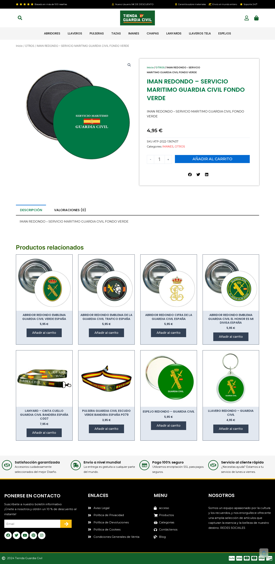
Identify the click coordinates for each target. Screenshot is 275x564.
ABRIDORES (52, 33)
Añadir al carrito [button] (44, 333)
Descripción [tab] (31, 210)
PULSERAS (97, 33)
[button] (20, 18)
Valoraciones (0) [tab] (70, 210)
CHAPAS (153, 33)
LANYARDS (173, 33)
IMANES (133, 33)
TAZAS (116, 33)
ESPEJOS (224, 33)
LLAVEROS (75, 33)
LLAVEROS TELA (200, 33)
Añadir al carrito (212, 159)
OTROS (29, 46)
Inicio (19, 46)
